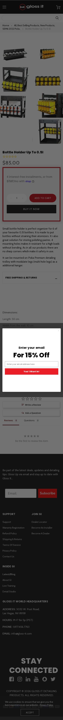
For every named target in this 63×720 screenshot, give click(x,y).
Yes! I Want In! (31, 371)
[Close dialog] (58, 330)
